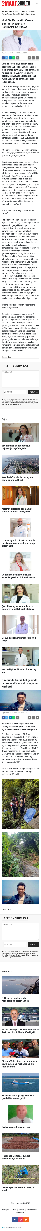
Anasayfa (8, 12)
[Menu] (36, 3)
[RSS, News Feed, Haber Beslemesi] (26, 1219)
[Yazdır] (17, 57)
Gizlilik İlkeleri (32, 1210)
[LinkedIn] (10, 57)
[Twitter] (6, 57)
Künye (14, 1210)
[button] (29, 57)
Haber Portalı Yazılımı (13, 1227)
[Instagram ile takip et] (20, 1219)
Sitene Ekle (20, 1212)
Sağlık (17, 12)
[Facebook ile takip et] (15, 1219)
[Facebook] (3, 57)
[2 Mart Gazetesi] (16, 3)
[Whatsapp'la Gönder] (13, 57)
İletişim (21, 1210)
